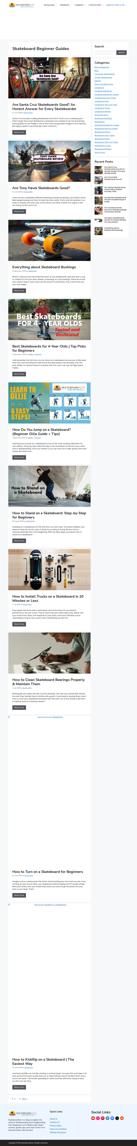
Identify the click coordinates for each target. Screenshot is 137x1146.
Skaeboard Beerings (103, 118)
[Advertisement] (68, 25)
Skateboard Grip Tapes (104, 135)
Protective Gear (95, 5)
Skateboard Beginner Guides (107, 125)
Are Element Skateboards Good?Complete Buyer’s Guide (115, 199)
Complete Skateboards (105, 74)
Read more (19, 132)
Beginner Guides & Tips (116, 5)
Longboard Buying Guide (105, 98)
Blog (96, 71)
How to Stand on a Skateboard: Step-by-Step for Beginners (49, 515)
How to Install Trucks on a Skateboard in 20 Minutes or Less (48, 598)
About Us (53, 1119)
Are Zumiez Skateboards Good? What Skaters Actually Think (114, 189)
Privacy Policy (56, 1125)
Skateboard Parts (102, 139)
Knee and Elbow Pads (104, 84)
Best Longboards (102, 67)
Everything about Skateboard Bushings (44, 267)
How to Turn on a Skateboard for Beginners (47, 871)
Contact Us (54, 1122)
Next (25, 1099)
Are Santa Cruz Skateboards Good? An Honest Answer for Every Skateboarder (44, 106)
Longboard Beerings (103, 91)
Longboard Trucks (102, 108)
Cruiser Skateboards (103, 77)
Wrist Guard (100, 152)
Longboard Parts (102, 101)
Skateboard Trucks (103, 146)
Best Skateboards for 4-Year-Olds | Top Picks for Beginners (49, 348)
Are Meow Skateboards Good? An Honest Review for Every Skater (115, 220)
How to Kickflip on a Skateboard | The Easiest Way (43, 1061)
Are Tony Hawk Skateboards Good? (41, 188)
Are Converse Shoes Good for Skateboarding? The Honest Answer (115, 209)
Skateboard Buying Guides (106, 128)
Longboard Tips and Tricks (106, 105)
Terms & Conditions (58, 1129)
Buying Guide (49, 5)
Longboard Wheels (103, 111)
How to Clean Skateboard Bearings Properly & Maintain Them (48, 681)
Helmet (98, 81)
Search (99, 46)
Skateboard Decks (102, 132)
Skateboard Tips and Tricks (106, 142)
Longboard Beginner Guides (107, 94)
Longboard (79, 5)
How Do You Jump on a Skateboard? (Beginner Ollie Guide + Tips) (41, 431)
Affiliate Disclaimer (58, 1132)
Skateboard (64, 5)
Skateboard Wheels (103, 149)
